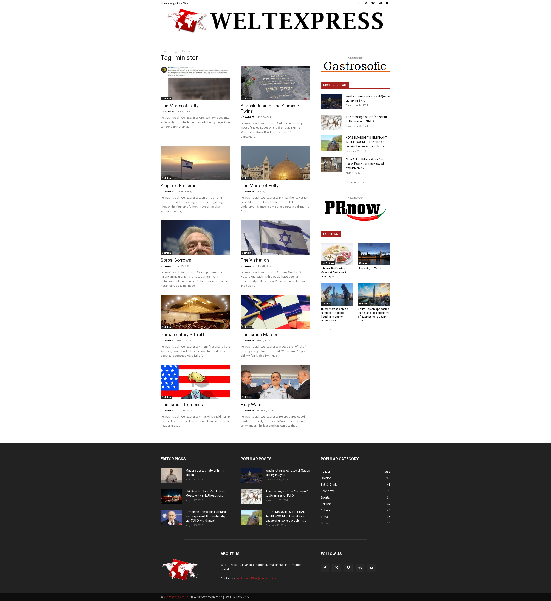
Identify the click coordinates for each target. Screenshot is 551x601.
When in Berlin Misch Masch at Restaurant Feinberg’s (333, 272)
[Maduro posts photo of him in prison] (171, 475)
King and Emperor (178, 185)
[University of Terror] (374, 254)
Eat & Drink (328, 263)
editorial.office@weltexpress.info (259, 578)
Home (164, 51)
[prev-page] (323, 329)
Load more (354, 182)
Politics (326, 303)
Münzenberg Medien (175, 597)
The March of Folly (179, 105)
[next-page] (330, 329)
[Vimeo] (373, 3)
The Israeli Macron (259, 334)
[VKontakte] (380, 3)
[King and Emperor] (195, 163)
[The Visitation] (275, 237)
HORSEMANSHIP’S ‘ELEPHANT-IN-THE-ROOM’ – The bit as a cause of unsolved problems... (367, 142)
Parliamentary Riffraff (182, 334)
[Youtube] (387, 3)
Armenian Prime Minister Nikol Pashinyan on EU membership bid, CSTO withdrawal (206, 516)
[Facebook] (359, 3)
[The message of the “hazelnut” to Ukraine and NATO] (331, 122)
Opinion (166, 98)
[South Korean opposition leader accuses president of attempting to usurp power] (374, 294)
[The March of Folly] (195, 83)
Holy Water (252, 404)
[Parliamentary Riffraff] (195, 312)
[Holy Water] (275, 382)
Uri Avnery (167, 111)
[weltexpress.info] (275, 20)
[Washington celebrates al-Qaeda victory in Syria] (331, 101)
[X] (366, 3)
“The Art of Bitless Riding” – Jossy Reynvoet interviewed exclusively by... (365, 164)
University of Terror (369, 268)
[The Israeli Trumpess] (195, 382)
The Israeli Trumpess (182, 404)
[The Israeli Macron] (275, 312)
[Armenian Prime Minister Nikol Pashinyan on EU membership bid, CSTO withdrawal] (171, 517)
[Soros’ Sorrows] (195, 237)
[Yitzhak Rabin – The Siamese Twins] (275, 83)
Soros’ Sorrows (176, 260)
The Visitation (255, 260)
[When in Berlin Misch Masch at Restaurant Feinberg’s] (337, 254)
